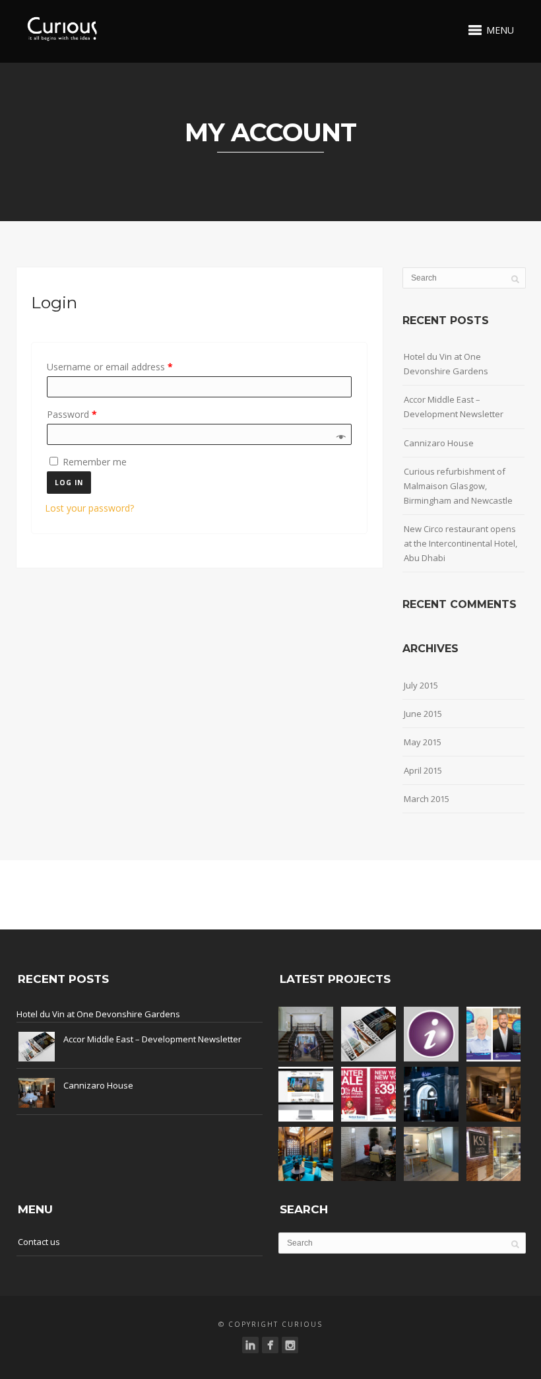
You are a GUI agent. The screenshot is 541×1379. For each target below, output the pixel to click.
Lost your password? (89, 508)
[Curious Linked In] (250, 1345)
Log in (69, 482)
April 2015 (423, 770)
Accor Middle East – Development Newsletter (453, 406)
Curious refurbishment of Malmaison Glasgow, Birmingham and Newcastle (458, 485)
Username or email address (110, 366)
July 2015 (421, 685)
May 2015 (422, 742)
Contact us (39, 1242)
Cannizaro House (439, 443)
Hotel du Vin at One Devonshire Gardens (446, 364)
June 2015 (423, 714)
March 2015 (426, 799)
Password (72, 414)
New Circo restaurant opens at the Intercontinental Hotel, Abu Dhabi (460, 543)
